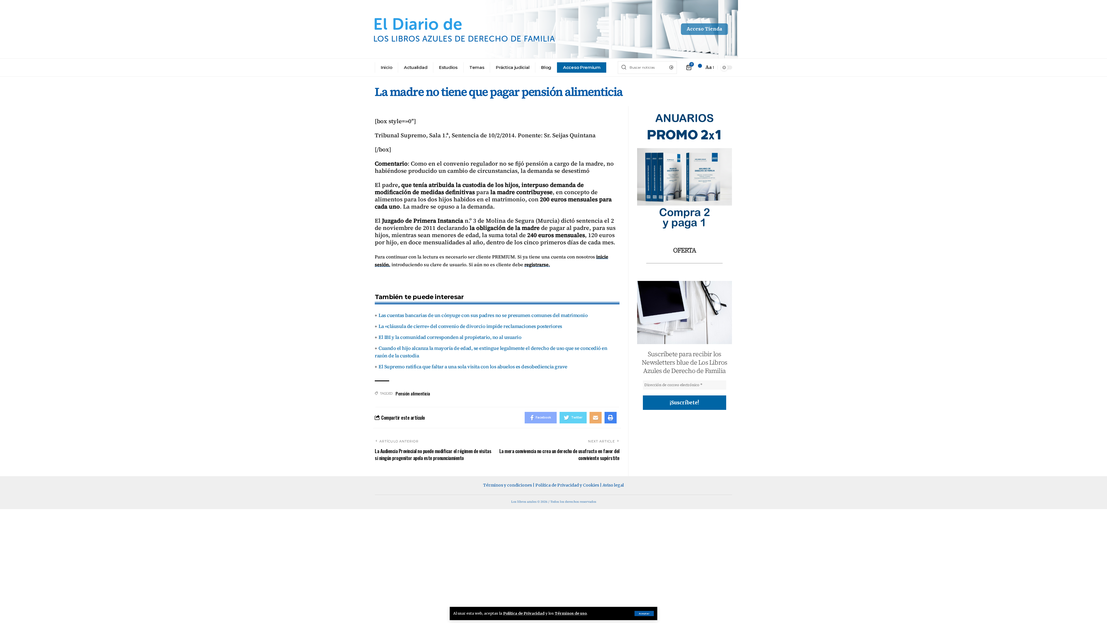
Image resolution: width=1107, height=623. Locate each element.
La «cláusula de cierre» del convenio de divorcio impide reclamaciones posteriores (470, 326)
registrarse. (537, 264)
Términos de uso (571, 613)
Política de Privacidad (524, 613)
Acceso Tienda (704, 29)
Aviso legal (613, 485)
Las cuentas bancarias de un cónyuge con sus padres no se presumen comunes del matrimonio (483, 315)
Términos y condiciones (507, 485)
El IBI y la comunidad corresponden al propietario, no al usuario (450, 337)
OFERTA (684, 250)
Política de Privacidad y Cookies (567, 485)
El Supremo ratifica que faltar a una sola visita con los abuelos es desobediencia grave (473, 366)
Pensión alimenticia (413, 393)
